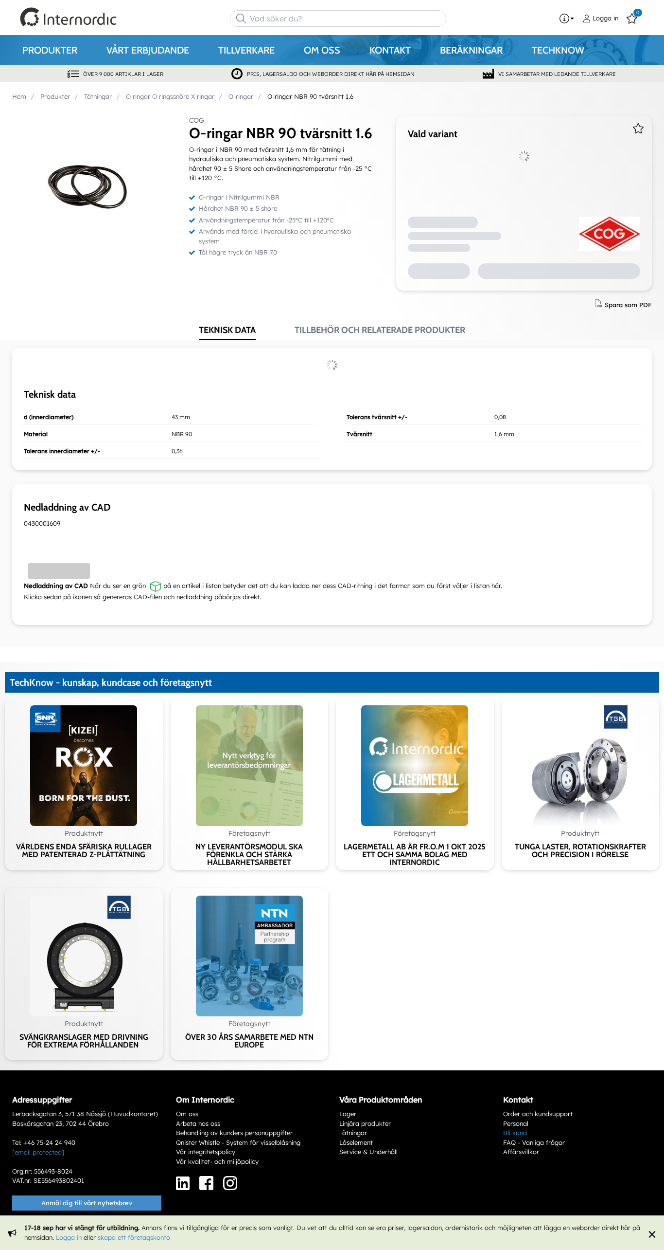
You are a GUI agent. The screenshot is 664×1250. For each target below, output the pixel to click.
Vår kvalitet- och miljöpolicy (217, 1161)
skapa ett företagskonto (134, 1237)
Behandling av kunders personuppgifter (234, 1133)
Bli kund (515, 1133)
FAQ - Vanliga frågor (534, 1142)
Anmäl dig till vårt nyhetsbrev (86, 1203)
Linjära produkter (365, 1123)
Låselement (356, 1142)
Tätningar (353, 1133)
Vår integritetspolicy (205, 1152)
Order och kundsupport (538, 1114)
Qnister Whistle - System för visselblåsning (238, 1142)
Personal (515, 1123)
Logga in (69, 1237)
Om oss (187, 1114)
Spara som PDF (628, 304)
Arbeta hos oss (198, 1123)
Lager (347, 1114)
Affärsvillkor (521, 1152)
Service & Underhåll (368, 1152)
